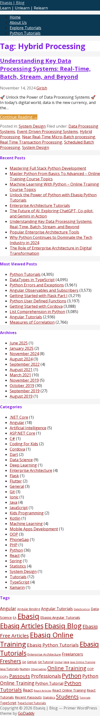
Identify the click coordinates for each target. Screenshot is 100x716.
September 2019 (25, 391)
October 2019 (22, 385)
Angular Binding (28, 609)
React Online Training (69, 690)
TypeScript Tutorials (31, 703)
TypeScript (19, 582)
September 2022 (25, 364)
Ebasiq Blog (63, 625)
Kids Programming (27, 513)
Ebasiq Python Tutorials (53, 645)
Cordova (17, 449)
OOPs (4, 677)
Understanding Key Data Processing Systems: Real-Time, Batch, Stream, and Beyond (45, 68)
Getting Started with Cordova (36, 306)
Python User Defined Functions (38, 301)
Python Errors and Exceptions (37, 285)
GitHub (32, 662)
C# (12, 438)
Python (16, 550)
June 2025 (19, 343)
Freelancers (72, 654)
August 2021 (21, 369)
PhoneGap (19, 539)
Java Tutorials (9, 669)
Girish (41, 88)
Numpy (25, 669)
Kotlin (15, 518)
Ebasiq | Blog (12, 2)
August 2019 (21, 396)
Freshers (10, 661)
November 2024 (24, 353)
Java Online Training (82, 662)
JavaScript (19, 507)
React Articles (42, 690)
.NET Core (19, 417)
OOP (14, 534)
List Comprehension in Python (37, 311)
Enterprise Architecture (31, 470)
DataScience (82, 609)
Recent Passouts (28, 697)
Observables (38, 669)
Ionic (14, 497)
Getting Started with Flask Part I (38, 295)
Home (15, 17)
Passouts (19, 675)
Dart (14, 454)
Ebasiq (28, 616)
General (17, 486)
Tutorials (18, 576)
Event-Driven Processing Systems (47, 131)
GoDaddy (26, 713)
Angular (17, 422)
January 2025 (21, 348)
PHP (13, 545)
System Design (32, 126)
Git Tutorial (45, 662)
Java (13, 502)
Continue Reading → (18, 117)
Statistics (18, 566)
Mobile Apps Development (34, 529)
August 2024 (21, 359)
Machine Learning (26, 523)
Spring (16, 560)
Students (67, 696)
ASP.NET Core (22, 433)
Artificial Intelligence (28, 428)
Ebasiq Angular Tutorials (60, 617)
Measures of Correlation (32, 322)
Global (58, 662)
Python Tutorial (49, 683)
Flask (14, 475)
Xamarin (17, 587)
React (15, 555)
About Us (18, 22)
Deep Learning (23, 465)
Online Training (66, 668)
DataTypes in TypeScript (32, 279)
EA (15, 618)
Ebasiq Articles (21, 625)
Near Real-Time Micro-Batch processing (58, 136)
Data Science (21, 459)
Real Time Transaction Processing (31, 142)
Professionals (46, 676)
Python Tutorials (25, 33)
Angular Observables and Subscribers (44, 290)
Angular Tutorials (26, 317)
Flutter (16, 481)
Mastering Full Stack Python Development (48, 168)
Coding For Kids (24, 443)
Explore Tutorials (25, 27)
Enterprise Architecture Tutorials (40, 205)
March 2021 (20, 375)
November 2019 (24, 380)
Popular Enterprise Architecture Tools (44, 232)
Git (12, 491)
